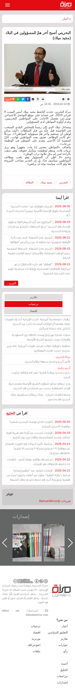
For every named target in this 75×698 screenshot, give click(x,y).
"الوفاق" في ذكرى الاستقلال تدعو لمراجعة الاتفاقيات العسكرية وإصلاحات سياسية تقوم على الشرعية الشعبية (39, 268)
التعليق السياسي (58, 632)
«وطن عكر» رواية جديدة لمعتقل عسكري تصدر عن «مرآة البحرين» (16, 536)
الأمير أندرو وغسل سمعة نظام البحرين (47, 359)
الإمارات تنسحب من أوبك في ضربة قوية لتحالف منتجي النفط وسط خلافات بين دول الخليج (38, 434)
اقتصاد (33, 311)
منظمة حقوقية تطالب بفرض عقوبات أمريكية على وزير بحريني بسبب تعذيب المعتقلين (38, 348)
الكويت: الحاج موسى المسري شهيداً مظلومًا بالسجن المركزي (40, 423)
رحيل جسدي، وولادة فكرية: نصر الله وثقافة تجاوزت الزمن (40, 372)
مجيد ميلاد (46, 182)
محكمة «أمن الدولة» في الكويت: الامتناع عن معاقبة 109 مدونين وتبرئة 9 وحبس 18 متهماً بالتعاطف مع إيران (37, 448)
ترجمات (33, 304)
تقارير (33, 297)
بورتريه (36, 638)
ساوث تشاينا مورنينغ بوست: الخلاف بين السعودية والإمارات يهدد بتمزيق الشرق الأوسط (40, 337)
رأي (65, 651)
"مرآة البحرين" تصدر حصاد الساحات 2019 (47, 533)
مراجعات (62, 676)
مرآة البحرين (66, 5)
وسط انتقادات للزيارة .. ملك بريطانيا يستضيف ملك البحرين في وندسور (40, 396)
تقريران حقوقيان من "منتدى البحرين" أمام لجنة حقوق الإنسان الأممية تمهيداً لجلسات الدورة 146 (38, 211)
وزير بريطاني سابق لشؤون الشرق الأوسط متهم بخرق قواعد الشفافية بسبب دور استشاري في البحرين (39, 385)
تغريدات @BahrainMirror (55, 501)
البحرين (63, 182)
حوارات (63, 645)
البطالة (30, 182)
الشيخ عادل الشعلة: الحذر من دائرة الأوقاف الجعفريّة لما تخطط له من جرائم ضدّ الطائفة (40, 239)
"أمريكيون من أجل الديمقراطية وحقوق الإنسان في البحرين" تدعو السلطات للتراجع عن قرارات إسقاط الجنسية (39, 226)
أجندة (64, 663)
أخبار (65, 18)
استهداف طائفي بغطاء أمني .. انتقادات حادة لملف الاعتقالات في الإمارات (38, 461)
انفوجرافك (34, 645)
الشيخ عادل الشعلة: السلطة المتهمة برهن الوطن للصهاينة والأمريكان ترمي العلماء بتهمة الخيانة (38, 253)
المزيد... (11, 283)
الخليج (10, 413)
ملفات (36, 651)
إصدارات (20, 516)
